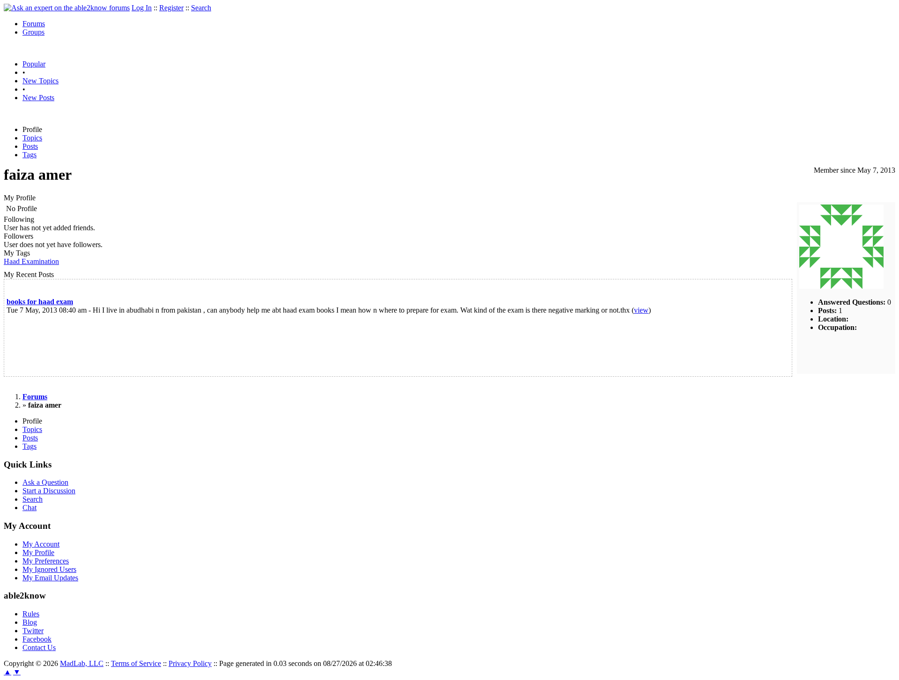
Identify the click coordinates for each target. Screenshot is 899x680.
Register (171, 8)
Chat (29, 508)
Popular (33, 64)
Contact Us (39, 647)
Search (201, 8)
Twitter (33, 631)
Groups (33, 32)
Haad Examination (31, 261)
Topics (32, 138)
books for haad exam (40, 302)
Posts (30, 146)
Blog (29, 622)
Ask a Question (45, 482)
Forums (33, 24)
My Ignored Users (49, 569)
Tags (29, 155)
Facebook (37, 639)
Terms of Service (136, 663)
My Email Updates (50, 578)
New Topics (40, 81)
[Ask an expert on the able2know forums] (67, 8)
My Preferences (45, 561)
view (641, 310)
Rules (30, 614)
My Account (40, 544)
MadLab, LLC (81, 663)
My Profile (38, 552)
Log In (142, 8)
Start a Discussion (48, 491)
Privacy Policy (190, 663)
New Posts (38, 98)
